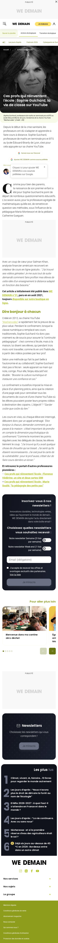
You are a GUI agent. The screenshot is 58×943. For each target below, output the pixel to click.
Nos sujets (9, 886)
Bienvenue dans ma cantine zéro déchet (22, 636)
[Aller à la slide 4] (9, 651)
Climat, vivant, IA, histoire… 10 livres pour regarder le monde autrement (31, 779)
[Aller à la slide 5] (11, 651)
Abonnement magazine (12, 916)
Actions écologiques (28, 33)
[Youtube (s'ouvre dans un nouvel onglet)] (37, 871)
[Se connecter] (54, 24)
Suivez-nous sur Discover (30, 153)
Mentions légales (9, 905)
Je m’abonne (43, 24)
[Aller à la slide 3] (7, 651)
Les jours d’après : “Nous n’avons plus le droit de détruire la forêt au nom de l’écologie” (30, 793)
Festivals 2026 (32, 42)
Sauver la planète (8, 33)
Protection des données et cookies (16, 939)
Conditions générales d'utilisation (16, 933)
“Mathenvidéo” (10, 322)
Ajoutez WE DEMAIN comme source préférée (31, 160)
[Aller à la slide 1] (3, 651)
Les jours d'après (15, 42)
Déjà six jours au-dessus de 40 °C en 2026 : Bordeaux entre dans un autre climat (32, 847)
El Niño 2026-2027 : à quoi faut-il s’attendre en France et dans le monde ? (29, 806)
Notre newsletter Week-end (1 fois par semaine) (24, 548)
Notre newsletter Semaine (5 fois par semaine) (25, 540)
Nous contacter (9, 922)
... (13, 50)
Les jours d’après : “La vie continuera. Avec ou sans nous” (32, 820)
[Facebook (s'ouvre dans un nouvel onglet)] (32, 871)
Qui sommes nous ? (10, 927)
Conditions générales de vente (14, 911)
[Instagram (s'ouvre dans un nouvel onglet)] (20, 871)
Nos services (10, 878)
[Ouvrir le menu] (4, 24)
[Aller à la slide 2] (5, 651)
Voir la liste (15, 574)
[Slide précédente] (43, 651)
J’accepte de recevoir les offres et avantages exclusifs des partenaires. (28, 571)
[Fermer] (44, 167)
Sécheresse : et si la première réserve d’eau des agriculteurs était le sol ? (31, 833)
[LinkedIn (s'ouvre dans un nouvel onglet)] (26, 871)
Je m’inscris (29, 745)
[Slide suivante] (52, 651)
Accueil (6, 50)
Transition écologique (47, 33)
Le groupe (9, 894)
